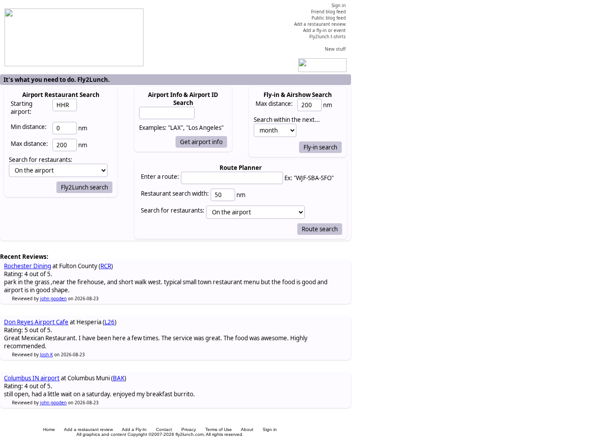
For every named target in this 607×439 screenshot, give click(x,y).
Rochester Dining (27, 266)
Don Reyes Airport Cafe (36, 322)
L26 (109, 322)
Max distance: (29, 144)
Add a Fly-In (134, 429)
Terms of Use (218, 429)
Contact (164, 429)
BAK (118, 378)
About (247, 429)
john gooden (53, 298)
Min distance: (29, 127)
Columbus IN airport (32, 378)
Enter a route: (160, 177)
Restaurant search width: (175, 193)
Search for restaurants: (172, 210)
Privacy (188, 429)
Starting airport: (21, 108)
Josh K (46, 354)
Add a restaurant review (88, 429)
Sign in (270, 429)
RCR (105, 266)
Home (49, 429)
